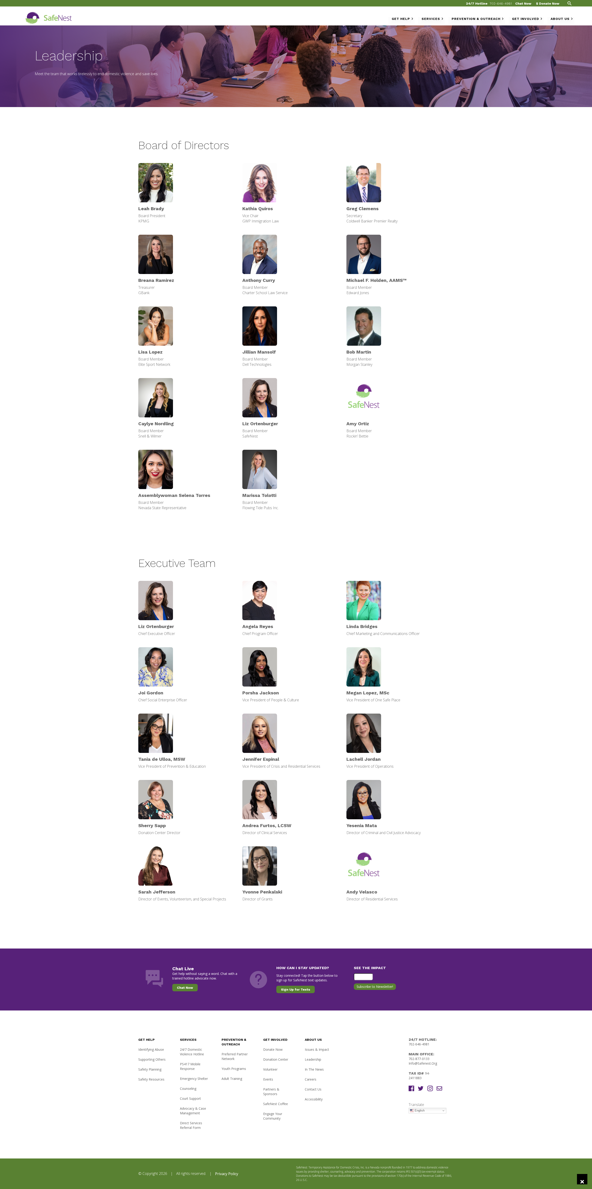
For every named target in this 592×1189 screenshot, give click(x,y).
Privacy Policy (226, 1174)
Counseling (188, 1088)
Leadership (313, 1059)
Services (431, 19)
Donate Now (273, 1049)
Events (268, 1079)
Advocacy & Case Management (193, 1110)
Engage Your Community (272, 1116)
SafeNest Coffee (275, 1104)
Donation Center (275, 1059)
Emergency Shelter (194, 1078)
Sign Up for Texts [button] (295, 989)
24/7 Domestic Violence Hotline (192, 1051)
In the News (314, 1069)
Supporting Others (152, 1059)
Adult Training (232, 1078)
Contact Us (313, 1089)
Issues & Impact (317, 1049)
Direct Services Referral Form (191, 1125)
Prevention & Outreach (476, 19)
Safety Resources (151, 1079)
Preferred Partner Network (235, 1056)
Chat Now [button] (185, 987)
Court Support (190, 1098)
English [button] (419, 1110)
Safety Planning (149, 1069)
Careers (310, 1079)
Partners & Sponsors (271, 1091)
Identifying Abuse (151, 1049)
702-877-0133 (419, 1059)
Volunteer (270, 1069)
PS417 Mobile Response (190, 1066)
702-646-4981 (501, 3)
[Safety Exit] (582, 1179)
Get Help (401, 19)
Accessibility (314, 1099)
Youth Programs (234, 1068)
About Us (560, 19)
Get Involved (525, 19)
